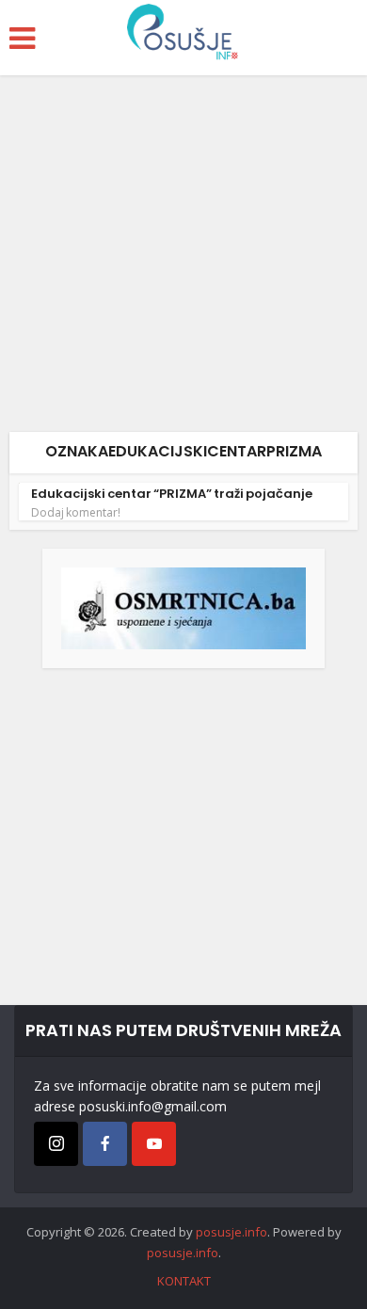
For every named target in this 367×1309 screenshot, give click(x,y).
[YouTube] (154, 1144)
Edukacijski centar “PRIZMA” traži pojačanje (171, 494)
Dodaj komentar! (75, 512)
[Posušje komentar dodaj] (183, 606)
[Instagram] (56, 1144)
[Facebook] (105, 1144)
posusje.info (231, 1231)
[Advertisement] (183, 261)
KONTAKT (184, 1280)
